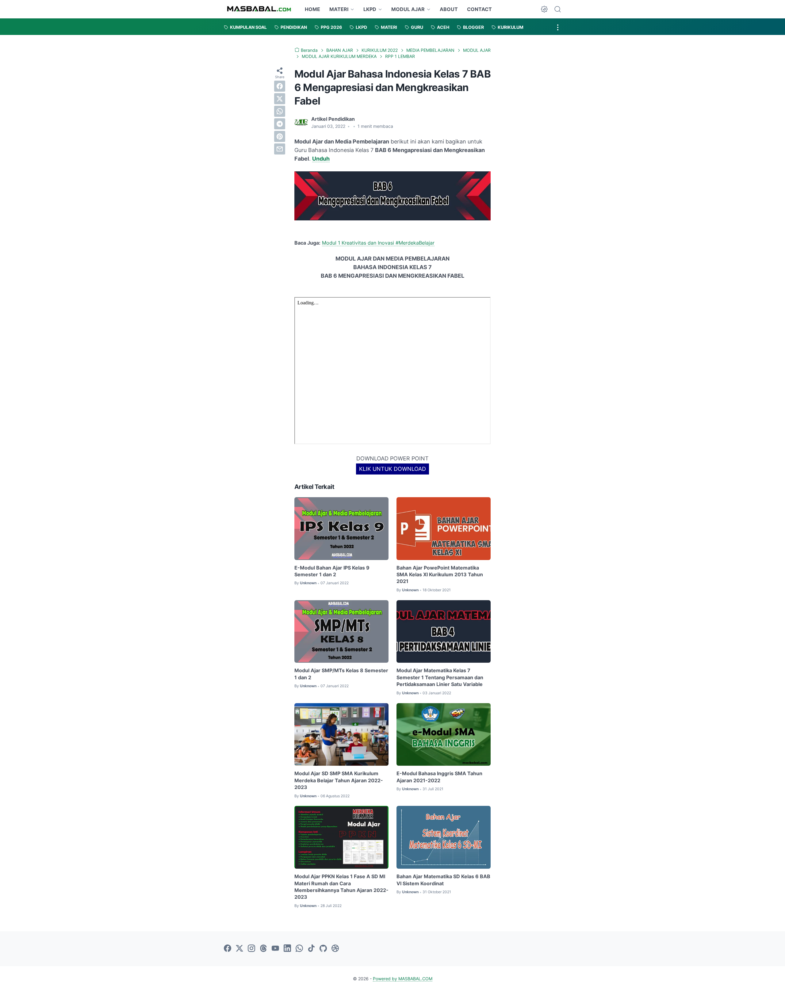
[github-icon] (323, 949)
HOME (312, 9)
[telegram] (279, 123)
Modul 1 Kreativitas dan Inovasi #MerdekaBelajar (378, 243)
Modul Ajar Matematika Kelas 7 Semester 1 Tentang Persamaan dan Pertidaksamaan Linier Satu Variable (439, 677)
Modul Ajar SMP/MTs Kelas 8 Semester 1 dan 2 (341, 673)
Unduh (321, 158)
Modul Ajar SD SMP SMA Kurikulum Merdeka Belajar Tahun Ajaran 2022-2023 (338, 780)
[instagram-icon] (251, 949)
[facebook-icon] (227, 949)
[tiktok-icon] (311, 949)
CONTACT (479, 9)
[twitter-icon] (239, 949)
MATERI (338, 9)
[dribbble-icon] (335, 949)
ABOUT (449, 9)
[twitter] (279, 98)
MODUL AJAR (408, 9)
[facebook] (279, 85)
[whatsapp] (279, 110)
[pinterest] (279, 136)
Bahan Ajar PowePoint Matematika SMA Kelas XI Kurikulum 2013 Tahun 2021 (439, 575)
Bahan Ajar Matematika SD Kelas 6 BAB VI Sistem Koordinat (443, 879)
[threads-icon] (263, 949)
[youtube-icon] (275, 949)
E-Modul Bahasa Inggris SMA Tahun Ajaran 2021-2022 (439, 776)
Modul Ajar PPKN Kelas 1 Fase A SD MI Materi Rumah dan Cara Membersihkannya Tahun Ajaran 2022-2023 (341, 886)
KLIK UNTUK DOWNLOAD (392, 469)
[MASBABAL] (259, 9)
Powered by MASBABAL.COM (402, 978)
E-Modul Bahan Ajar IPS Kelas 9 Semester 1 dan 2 (332, 571)
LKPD (369, 9)
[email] (279, 148)
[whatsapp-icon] (299, 949)
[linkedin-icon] (287, 949)
